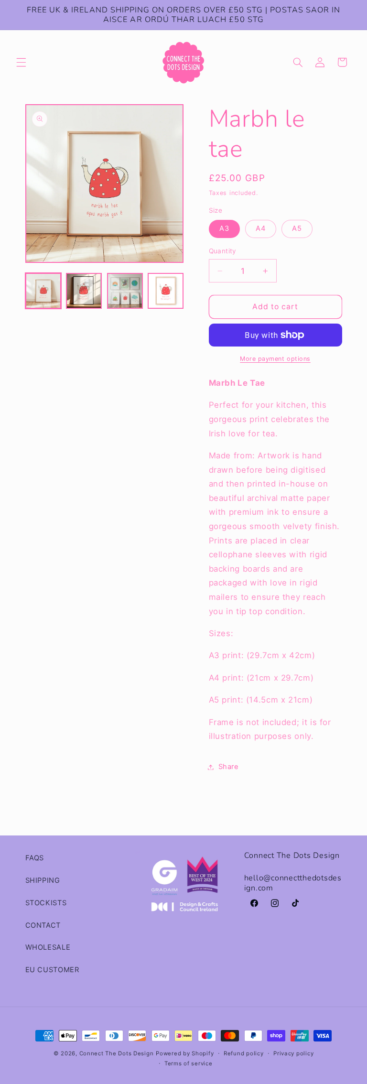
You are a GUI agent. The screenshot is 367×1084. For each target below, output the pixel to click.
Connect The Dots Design (116, 1053)
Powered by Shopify (185, 1053)
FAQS (34, 858)
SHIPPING (42, 880)
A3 (224, 228)
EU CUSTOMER (52, 969)
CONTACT (43, 925)
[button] (21, 62)
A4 (261, 228)
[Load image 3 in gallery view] (125, 291)
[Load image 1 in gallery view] (43, 291)
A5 (297, 228)
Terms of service (188, 1063)
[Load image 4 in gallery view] (166, 291)
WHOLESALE (48, 947)
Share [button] (228, 766)
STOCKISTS (46, 903)
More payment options (275, 358)
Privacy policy (293, 1053)
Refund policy (244, 1053)
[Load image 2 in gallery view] (84, 291)
